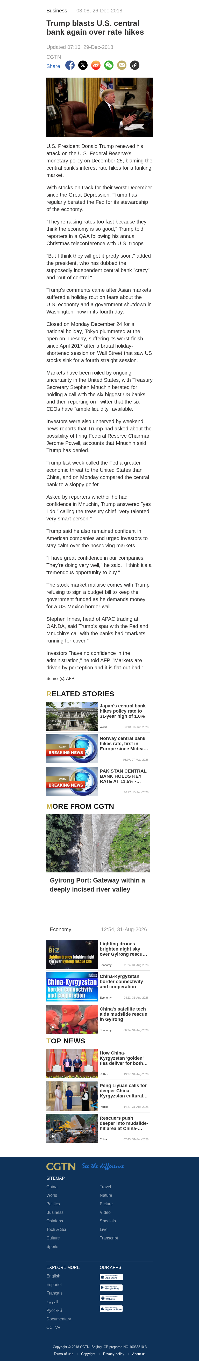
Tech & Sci (56, 1229)
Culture (53, 1238)
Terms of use (64, 1354)
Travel (105, 1187)
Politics (53, 1204)
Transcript (109, 1238)
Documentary (58, 1319)
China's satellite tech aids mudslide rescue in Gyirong (123, 1014)
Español (54, 1284)
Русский (54, 1310)
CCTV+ (53, 1327)
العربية (52, 1302)
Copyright (88, 1354)
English (53, 1276)
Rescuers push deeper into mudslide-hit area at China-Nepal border (124, 1123)
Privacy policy (114, 1354)
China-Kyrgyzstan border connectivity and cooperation (121, 981)
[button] (53, 962)
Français (54, 1293)
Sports (52, 1246)
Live (104, 1229)
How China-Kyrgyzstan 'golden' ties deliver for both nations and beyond (122, 1058)
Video (105, 1212)
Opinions (54, 1221)
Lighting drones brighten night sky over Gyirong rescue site (122, 949)
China (52, 1187)
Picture (106, 1204)
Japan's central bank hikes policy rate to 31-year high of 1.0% (123, 711)
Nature (106, 1195)
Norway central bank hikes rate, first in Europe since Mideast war (124, 743)
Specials (108, 1221)
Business (54, 1212)
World (51, 1195)
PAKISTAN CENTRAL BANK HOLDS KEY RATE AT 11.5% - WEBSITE (123, 776)
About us (139, 1354)
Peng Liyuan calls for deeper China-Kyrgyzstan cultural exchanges (123, 1090)
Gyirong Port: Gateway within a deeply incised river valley (97, 885)
